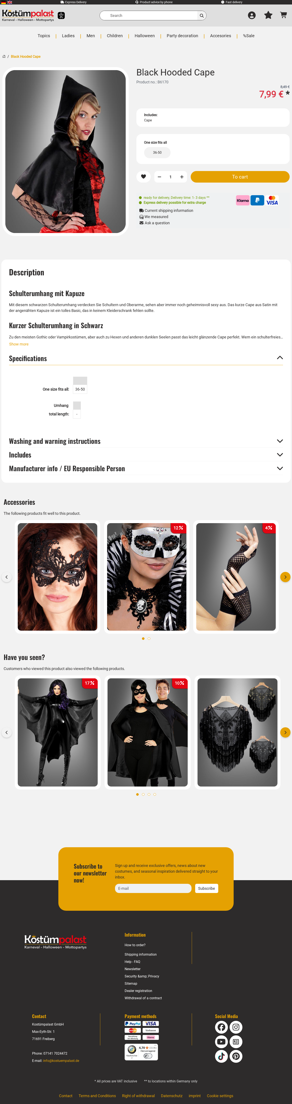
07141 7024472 (55, 1053)
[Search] (201, 15)
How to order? (135, 945)
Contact (65, 1096)
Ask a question (157, 223)
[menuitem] (3, 2)
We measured (156, 216)
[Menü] (155, 1046)
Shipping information (141, 954)
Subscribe (206, 888)
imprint (195, 1096)
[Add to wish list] (143, 177)
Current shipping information (168, 210)
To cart (240, 177)
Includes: (151, 115)
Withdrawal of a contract (143, 998)
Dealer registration (138, 991)
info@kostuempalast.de (61, 1061)
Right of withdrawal (138, 1096)
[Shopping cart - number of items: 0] (284, 15)
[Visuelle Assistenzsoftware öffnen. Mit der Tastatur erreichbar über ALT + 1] (58, 15)
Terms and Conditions (97, 1096)
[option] (65, 151)
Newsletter (132, 969)
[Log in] (252, 15)
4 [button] (154, 794)
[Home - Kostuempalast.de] (55, 942)
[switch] (148, 1055)
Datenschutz (172, 1096)
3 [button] (149, 794)
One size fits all (155, 142)
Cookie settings (220, 1096)
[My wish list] (268, 15)
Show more (19, 344)
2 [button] (149, 638)
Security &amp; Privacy (142, 976)
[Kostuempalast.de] (28, 15)
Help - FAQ (132, 962)
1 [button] (143, 638)
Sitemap (131, 983)
